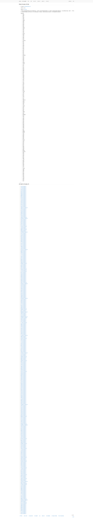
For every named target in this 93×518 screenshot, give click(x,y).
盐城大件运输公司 (23, 373)
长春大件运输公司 (23, 202)
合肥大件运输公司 (23, 215)
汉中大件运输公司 (23, 497)
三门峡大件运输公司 (24, 322)
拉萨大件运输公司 (23, 223)
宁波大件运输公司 (23, 199)
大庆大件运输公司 (23, 426)
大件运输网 (36, 515)
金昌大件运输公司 (23, 458)
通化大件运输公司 (23, 389)
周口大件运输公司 (23, 394)
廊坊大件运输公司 (23, 403)
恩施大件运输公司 (23, 509)
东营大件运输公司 (23, 466)
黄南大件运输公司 (23, 230)
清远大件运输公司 (23, 325)
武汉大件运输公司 (23, 192)
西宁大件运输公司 (23, 224)
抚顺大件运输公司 (23, 333)
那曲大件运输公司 (23, 400)
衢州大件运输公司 (23, 301)
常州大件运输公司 (23, 353)
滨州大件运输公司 (23, 451)
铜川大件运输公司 (23, 476)
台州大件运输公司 (23, 485)
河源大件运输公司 (23, 435)
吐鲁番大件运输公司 (24, 443)
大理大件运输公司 (23, 264)
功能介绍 (43, 515)
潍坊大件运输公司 (23, 357)
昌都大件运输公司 (23, 280)
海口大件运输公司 (23, 225)
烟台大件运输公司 (23, 410)
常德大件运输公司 (23, 413)
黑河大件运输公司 (23, 446)
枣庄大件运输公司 (23, 238)
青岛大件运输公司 (23, 196)
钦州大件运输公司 (23, 261)
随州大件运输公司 (23, 276)
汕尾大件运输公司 (23, 492)
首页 (31, 1)
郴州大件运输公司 (23, 259)
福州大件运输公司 (23, 206)
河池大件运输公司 (23, 277)
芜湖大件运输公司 (23, 319)
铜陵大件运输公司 (23, 336)
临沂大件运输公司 (23, 321)
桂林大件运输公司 (23, 471)
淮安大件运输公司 (23, 427)
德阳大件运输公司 (23, 309)
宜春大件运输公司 (23, 273)
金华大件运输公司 (23, 354)
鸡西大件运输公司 (23, 300)
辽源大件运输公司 (23, 445)
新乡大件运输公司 (23, 305)
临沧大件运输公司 (23, 245)
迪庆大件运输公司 (23, 384)
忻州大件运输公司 (23, 444)
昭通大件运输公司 (23, 399)
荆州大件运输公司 (23, 433)
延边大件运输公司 (23, 201)
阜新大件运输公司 (23, 351)
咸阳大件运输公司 (23, 366)
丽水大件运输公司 (23, 428)
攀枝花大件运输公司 (24, 416)
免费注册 (70, 1)
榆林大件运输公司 (23, 440)
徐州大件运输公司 (23, 407)
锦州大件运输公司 (23, 462)
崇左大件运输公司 (23, 454)
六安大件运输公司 (23, 254)
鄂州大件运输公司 (23, 306)
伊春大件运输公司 (23, 372)
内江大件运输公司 (23, 382)
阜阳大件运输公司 (23, 409)
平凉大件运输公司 (23, 477)
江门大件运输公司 (23, 242)
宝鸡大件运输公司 (23, 420)
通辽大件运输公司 (23, 350)
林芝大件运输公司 (23, 294)
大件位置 (47, 1)
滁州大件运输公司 (23, 464)
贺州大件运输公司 (23, 326)
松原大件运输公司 (23, 285)
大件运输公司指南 (54, 515)
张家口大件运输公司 (24, 282)
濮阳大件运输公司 (23, 489)
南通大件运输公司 (23, 252)
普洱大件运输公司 (23, 293)
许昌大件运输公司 (23, 432)
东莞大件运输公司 (23, 220)
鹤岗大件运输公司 (23, 251)
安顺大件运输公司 (23, 364)
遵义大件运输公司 (23, 418)
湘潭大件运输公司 (23, 339)
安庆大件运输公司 (23, 286)
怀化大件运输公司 (23, 434)
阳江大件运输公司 (23, 380)
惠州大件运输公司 (23, 308)
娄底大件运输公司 (23, 379)
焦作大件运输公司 (23, 257)
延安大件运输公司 (23, 265)
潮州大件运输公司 (23, 453)
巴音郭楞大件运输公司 (24, 232)
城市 (28, 1)
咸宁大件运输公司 (23, 323)
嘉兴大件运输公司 (23, 235)
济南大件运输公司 (23, 200)
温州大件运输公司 (23, 221)
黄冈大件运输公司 (23, 378)
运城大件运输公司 (23, 500)
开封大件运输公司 (23, 289)
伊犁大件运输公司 (23, 248)
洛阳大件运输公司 (23, 239)
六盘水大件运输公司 (24, 474)
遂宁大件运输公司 (23, 437)
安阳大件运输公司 (23, 411)
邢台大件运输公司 (23, 385)
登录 (73, 1)
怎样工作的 (25, 515)
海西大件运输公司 (23, 296)
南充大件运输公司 (23, 278)
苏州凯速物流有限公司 (27, 6)
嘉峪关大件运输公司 (24, 229)
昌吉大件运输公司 (23, 331)
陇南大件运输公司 (23, 266)
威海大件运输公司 (23, 488)
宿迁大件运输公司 (23, 447)
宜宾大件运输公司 (23, 455)
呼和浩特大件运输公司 (24, 218)
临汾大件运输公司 (23, 387)
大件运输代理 (31, 515)
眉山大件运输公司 (23, 513)
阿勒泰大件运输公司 (24, 423)
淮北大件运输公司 (23, 391)
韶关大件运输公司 (23, 510)
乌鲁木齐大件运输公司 (24, 207)
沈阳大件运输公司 (23, 194)
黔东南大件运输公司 (24, 438)
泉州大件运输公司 (23, 392)
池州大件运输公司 (23, 429)
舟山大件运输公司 (23, 253)
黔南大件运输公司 (23, 383)
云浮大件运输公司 (23, 341)
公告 (39, 515)
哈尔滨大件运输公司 (24, 226)
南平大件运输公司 (23, 287)
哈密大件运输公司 (23, 386)
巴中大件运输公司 (23, 244)
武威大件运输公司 (23, 295)
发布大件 (34, 1)
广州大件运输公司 (23, 188)
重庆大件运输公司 (23, 195)
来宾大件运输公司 (23, 512)
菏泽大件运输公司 (23, 393)
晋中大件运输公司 (23, 268)
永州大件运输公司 (23, 491)
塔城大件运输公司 (23, 480)
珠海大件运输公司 (23, 396)
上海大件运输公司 (23, 187)
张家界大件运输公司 (24, 360)
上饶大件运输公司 (23, 450)
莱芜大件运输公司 (23, 376)
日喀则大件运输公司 (24, 457)
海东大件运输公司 (23, 329)
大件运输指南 (48, 515)
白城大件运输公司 (23, 234)
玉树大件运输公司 (23, 347)
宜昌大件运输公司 (23, 412)
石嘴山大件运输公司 (24, 478)
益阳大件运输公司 (23, 307)
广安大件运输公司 (23, 398)
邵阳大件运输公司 (23, 241)
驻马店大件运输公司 (24, 338)
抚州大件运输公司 (23, 506)
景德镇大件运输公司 (24, 356)
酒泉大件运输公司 (23, 421)
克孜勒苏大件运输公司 (24, 404)
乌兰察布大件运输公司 (24, 424)
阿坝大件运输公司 (23, 417)
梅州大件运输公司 (23, 260)
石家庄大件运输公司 (24, 217)
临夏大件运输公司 (23, 498)
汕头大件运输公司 (23, 340)
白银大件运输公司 (23, 401)
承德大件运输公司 (23, 231)
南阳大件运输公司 (23, 275)
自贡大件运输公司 (23, 472)
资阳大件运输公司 (23, 473)
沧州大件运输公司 (23, 460)
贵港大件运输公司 (23, 493)
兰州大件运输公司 (23, 209)
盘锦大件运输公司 (23, 250)
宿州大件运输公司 (23, 355)
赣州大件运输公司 (23, 375)
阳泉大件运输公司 (23, 479)
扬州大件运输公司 (23, 318)
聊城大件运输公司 (23, 507)
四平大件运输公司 (23, 501)
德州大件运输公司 (23, 274)
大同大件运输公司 (23, 247)
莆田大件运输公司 (23, 505)
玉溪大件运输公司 (23, 227)
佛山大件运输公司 (23, 219)
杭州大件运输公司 (23, 197)
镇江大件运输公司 (23, 271)
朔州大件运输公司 (23, 315)
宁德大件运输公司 (23, 465)
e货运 (73, 516)
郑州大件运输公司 (23, 204)
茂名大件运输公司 (23, 414)
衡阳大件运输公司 (23, 290)
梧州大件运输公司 (23, 415)
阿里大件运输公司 (23, 346)
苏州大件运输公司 (23, 210)
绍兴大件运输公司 (23, 408)
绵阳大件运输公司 (23, 262)
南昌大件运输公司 (23, 212)
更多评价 (25, 9)
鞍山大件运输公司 (23, 388)
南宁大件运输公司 (23, 214)
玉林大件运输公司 (23, 436)
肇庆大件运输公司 (23, 361)
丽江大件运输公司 (23, 345)
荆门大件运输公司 (23, 258)
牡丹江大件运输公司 (24, 502)
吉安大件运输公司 (23, 320)
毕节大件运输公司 (23, 495)
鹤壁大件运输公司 (23, 358)
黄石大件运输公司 (23, 240)
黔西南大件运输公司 (24, 263)
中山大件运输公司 (23, 511)
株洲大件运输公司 (23, 395)
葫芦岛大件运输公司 (24, 371)
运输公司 (43, 1)
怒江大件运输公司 (23, 439)
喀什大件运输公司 (23, 349)
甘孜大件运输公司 (23, 344)
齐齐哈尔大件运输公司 (24, 352)
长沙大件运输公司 (23, 205)
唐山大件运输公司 (23, 267)
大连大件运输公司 (23, 198)
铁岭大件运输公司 (23, 482)
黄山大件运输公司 (23, 236)
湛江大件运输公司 (23, 470)
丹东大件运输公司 (23, 233)
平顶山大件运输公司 (24, 467)
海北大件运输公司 (23, 281)
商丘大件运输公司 (23, 508)
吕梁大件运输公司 (23, 332)
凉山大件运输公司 (23, 292)
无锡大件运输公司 (23, 211)
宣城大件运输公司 (23, 374)
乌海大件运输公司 (23, 461)
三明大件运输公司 (23, 449)
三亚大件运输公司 (23, 342)
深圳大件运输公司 (23, 189)
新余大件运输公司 (23, 487)
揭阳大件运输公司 (23, 397)
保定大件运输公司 (23, 330)
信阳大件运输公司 (23, 452)
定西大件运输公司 (23, 313)
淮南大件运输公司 (23, 504)
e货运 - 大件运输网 (22, 1)
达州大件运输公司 (23, 343)
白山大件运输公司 (23, 334)
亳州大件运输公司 (23, 486)
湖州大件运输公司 (23, 463)
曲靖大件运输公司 (23, 279)
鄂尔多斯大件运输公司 (24, 298)
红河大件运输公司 (23, 419)
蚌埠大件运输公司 (23, 272)
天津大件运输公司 (23, 190)
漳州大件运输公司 (23, 337)
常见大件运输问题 (61, 515)
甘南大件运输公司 (23, 441)
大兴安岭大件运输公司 (24, 335)
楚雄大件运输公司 (23, 475)
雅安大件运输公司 (23, 291)
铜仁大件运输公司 (23, 310)
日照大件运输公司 (23, 431)
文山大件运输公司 (23, 365)
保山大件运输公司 (23, 456)
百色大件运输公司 (23, 381)
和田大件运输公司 (23, 297)
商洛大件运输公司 (23, 328)
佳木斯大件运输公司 (24, 317)
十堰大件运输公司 (23, 468)
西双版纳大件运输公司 (24, 311)
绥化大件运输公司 (23, 390)
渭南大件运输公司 (23, 312)
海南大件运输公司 (23, 459)
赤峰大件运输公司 (23, 405)
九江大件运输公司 (23, 255)
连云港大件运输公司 (24, 484)
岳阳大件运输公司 (23, 469)
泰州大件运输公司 (23, 503)
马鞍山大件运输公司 (24, 448)
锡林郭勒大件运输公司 (24, 316)
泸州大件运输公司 (23, 363)
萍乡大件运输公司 (23, 303)
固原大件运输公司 (23, 368)
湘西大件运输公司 (23, 324)
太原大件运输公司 (23, 216)
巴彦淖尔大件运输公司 (24, 481)
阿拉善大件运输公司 (24, 269)
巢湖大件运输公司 (23, 302)
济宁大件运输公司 (23, 304)
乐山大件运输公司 (23, 327)
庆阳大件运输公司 (23, 367)
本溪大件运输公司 (23, 284)
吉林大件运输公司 (23, 270)
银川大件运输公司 (23, 222)
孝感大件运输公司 (23, 490)
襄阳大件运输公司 (23, 359)
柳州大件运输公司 (23, 243)
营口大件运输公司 (23, 406)
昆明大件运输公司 (23, 208)
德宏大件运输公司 (23, 496)
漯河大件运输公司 (23, 377)
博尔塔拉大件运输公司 (24, 283)
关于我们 (21, 515)
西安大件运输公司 (23, 193)
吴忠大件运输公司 (23, 422)
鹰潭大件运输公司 (23, 430)
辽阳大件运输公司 (23, 299)
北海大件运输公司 (23, 362)
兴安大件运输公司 (23, 370)
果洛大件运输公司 (23, 402)
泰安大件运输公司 (23, 256)
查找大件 (38, 1)
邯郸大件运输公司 (23, 442)
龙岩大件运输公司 (23, 237)
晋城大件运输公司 (23, 369)
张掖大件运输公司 (23, 246)
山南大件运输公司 (23, 228)
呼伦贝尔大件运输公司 (24, 249)
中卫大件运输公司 (23, 314)
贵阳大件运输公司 (23, 213)
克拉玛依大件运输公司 (24, 499)
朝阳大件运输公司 (23, 425)
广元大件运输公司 (23, 494)
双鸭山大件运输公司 (24, 483)
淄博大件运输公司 (23, 288)
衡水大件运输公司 (23, 348)
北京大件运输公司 (23, 186)
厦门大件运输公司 (23, 203)
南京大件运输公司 (23, 191)
